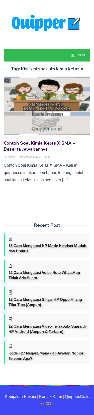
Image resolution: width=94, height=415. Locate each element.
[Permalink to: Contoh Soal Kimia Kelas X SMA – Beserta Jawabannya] (47, 108)
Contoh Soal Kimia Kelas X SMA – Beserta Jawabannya (39, 146)
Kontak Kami (50, 396)
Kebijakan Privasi (20, 396)
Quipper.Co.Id (77, 396)
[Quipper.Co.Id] (47, 23)
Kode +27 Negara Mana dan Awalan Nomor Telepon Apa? (46, 356)
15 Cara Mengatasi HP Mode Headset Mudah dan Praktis (47, 248)
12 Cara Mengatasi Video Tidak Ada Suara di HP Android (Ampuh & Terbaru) (47, 329)
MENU (81, 55)
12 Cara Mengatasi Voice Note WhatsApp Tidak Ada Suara (44, 275)
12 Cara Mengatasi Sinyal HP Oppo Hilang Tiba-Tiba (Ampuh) (45, 302)
